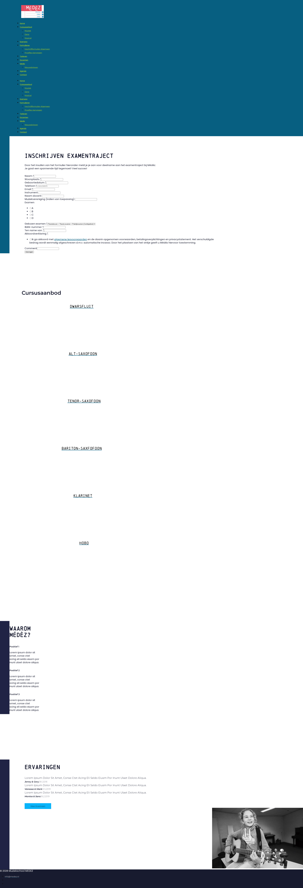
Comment (31, 248)
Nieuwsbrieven (31, 67)
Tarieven (23, 56)
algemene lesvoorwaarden (70, 239)
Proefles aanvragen (33, 53)
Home (22, 23)
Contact (23, 75)
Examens (23, 42)
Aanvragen (29, 252)
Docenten (24, 60)
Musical (28, 38)
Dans (27, 34)
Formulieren (25, 45)
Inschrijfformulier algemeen (37, 49)
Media (22, 64)
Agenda (23, 71)
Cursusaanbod (26, 27)
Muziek (28, 31)
